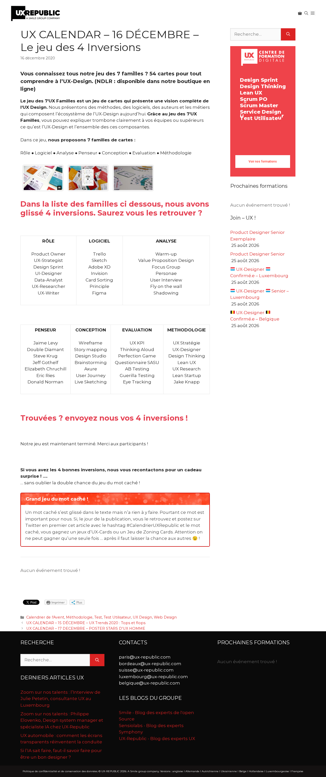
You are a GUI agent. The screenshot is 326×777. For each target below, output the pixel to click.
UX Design (142, 617)
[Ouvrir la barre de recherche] (306, 13)
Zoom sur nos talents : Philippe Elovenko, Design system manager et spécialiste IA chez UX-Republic (61, 720)
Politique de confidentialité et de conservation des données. (60, 771)
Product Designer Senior (257, 254)
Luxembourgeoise (277, 771)
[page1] (43, 178)
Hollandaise (256, 771)
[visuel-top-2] (133, 178)
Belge (243, 771)
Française (297, 771)
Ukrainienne (229, 771)
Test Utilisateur (117, 617)
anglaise (177, 771)
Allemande (192, 771)
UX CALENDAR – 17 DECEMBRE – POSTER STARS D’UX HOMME (85, 628)
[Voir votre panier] (300, 13)
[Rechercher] (288, 34)
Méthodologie (79, 617)
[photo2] (88, 178)
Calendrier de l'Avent (45, 617)
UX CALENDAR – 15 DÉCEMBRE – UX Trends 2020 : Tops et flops (85, 623)
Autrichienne (210, 771)
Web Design (165, 617)
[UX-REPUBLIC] (35, 13)
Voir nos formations (263, 161)
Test (98, 617)
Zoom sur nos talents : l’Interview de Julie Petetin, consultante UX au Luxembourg (60, 699)
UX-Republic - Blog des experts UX (157, 738)
